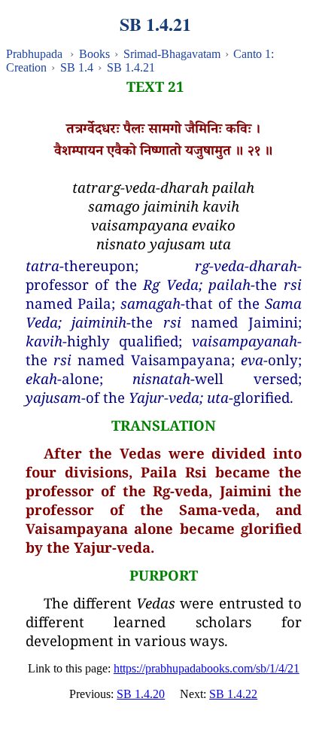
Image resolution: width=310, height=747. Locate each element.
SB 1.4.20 (141, 694)
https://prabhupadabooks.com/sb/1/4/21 (206, 668)
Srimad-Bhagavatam (171, 53)
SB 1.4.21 (131, 67)
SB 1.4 (76, 67)
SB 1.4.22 (233, 694)
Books (94, 53)
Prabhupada (34, 53)
